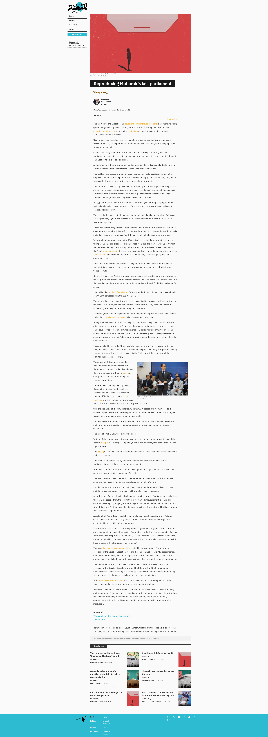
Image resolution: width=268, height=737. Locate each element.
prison (126, 372)
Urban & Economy (106, 722)
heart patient (99, 254)
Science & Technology (107, 733)
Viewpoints (99, 92)
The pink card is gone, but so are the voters (158, 671)
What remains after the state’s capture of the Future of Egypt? (166, 692)
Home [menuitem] (71, 16)
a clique (104, 442)
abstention (133, 131)
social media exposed (116, 317)
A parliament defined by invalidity (154, 653)
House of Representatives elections (140, 123)
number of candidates (118, 292)
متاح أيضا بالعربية (172, 119)
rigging (100, 451)
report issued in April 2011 (110, 580)
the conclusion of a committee (116, 548)
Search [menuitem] (72, 20)
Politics (93, 721)
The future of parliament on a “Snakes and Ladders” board (112, 653)
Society (93, 727)
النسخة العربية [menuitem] (77, 34)
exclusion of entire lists (104, 131)
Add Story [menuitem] (73, 25)
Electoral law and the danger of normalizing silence (109, 692)
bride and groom (110, 251)
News (105, 717)
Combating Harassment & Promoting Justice (76, 44)
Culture (105, 727)
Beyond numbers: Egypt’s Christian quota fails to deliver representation (111, 672)
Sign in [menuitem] (71, 29)
